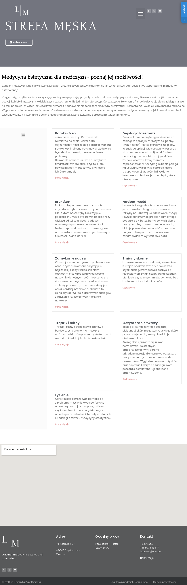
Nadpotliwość (134, 201)
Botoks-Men (65, 133)
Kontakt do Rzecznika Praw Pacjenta (21, 582)
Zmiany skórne (135, 258)
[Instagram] (154, 11)
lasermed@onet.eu (150, 551)
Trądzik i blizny (67, 323)
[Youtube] (160, 11)
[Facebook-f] (149, 11)
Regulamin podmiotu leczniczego (129, 582)
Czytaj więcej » (62, 178)
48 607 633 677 (150, 547)
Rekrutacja (147, 557)
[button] (140, 13)
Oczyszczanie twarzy (140, 323)
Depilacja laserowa (139, 133)
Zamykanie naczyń (71, 258)
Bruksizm (62, 201)
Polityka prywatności (164, 582)
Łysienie (61, 395)
